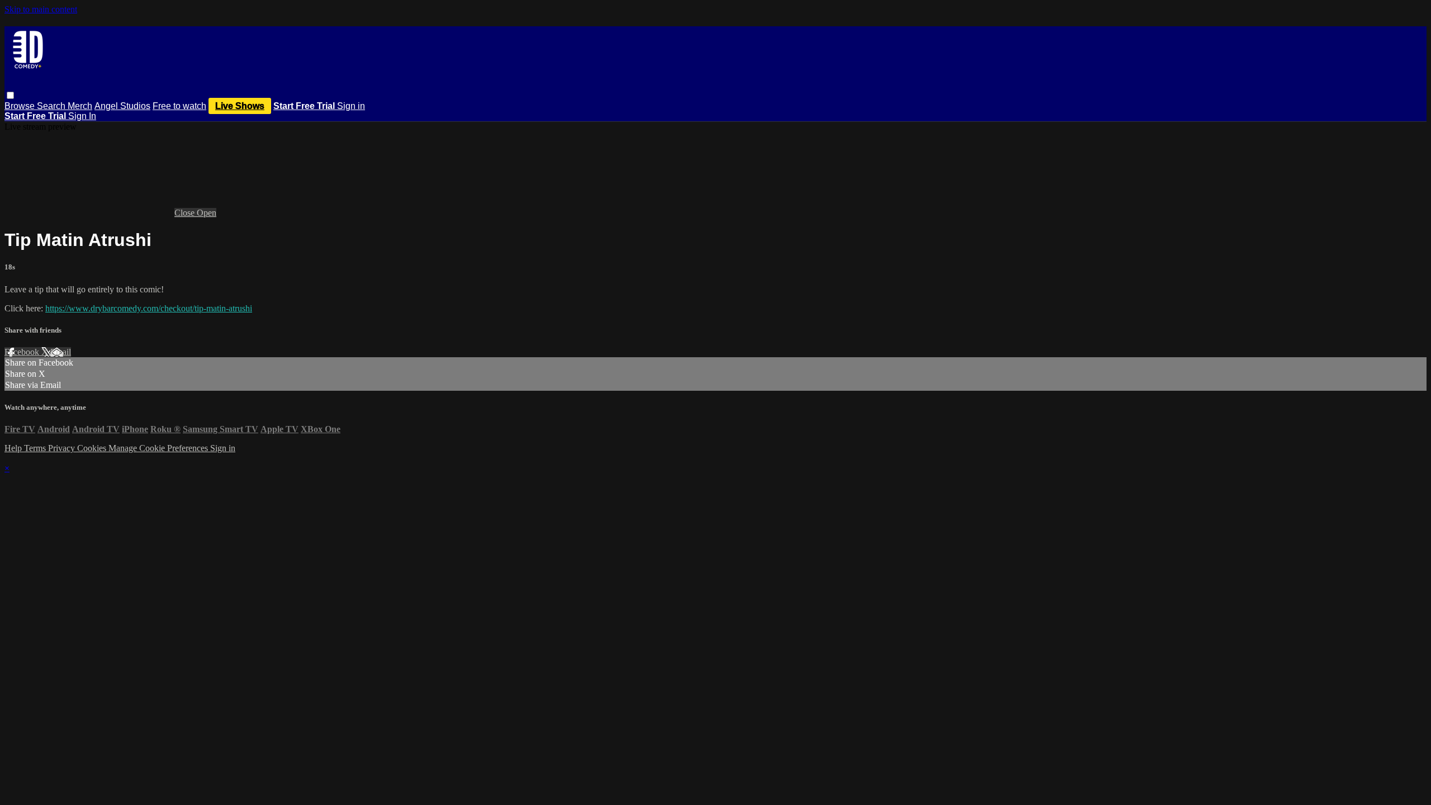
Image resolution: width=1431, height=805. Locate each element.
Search (52, 106)
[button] (10, 95)
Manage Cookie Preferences (159, 448)
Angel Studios (122, 106)
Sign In (82, 116)
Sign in (351, 106)
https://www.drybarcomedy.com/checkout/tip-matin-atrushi (148, 308)
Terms (36, 448)
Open (206, 212)
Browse (20, 106)
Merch (80, 106)
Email (60, 352)
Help (14, 448)
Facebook (22, 352)
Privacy (62, 448)
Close (185, 212)
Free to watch (179, 106)
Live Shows (239, 106)
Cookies (92, 448)
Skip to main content (40, 9)
